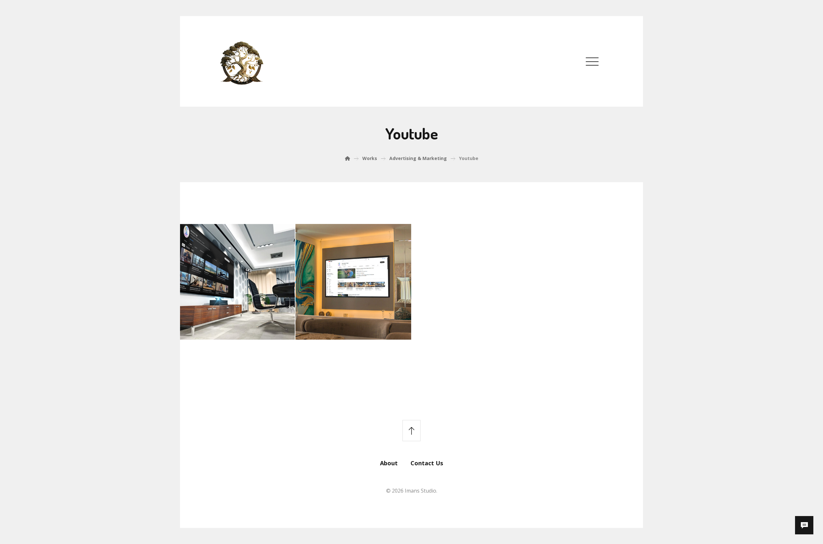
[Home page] (347, 158)
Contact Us (427, 463)
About (389, 463)
